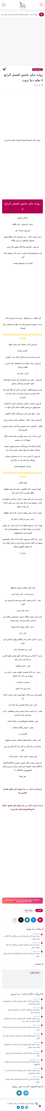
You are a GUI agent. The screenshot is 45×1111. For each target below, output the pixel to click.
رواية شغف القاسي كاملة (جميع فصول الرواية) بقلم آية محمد (21, 1028)
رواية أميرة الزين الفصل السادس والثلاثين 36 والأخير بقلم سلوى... (22, 937)
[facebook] (18, 1107)
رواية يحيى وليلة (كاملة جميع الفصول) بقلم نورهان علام (22, 1054)
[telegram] (26, 1093)
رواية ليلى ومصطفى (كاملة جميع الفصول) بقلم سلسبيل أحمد (24, 1011)
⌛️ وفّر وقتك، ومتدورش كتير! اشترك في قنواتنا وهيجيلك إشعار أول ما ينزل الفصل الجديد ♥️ (22, 900)
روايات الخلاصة (12, 1103)
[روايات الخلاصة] (22, 4)
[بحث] (3, 4)
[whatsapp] (19, 1093)
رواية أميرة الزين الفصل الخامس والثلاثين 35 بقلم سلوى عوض (23, 946)
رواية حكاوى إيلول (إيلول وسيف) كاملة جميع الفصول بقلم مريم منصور (22, 1046)
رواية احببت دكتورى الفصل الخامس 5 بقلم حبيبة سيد (19, 14)
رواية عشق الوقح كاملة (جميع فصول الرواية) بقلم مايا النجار (21, 1037)
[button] (33, 919)
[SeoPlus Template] (36, 1103)
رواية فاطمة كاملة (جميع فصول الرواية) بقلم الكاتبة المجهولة (22, 1063)
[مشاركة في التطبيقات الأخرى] (14, 919)
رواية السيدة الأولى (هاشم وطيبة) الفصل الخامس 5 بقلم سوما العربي (22, 1071)
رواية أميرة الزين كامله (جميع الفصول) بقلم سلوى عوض (23, 1080)
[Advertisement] (22, 41)
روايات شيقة (37, 69)
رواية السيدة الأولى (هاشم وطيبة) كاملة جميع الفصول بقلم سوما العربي (21, 1002)
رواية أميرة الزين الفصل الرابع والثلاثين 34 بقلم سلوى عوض (21, 955)
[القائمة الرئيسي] (41, 4)
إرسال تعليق (35, 972)
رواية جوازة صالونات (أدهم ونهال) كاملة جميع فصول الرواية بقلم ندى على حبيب (22, 1020)
